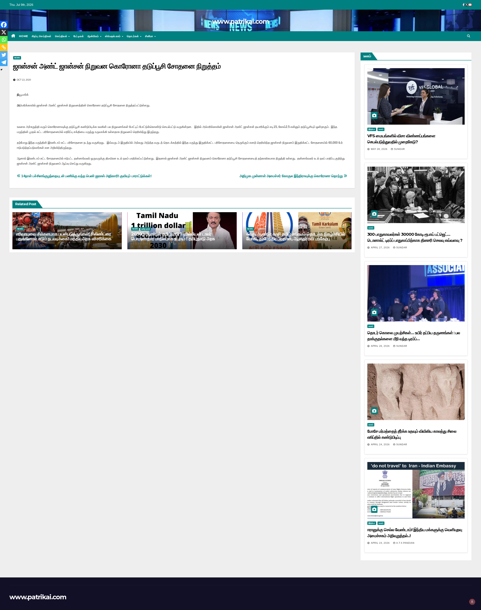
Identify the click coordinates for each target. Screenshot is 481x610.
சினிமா (149, 36)
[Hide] (1, 69)
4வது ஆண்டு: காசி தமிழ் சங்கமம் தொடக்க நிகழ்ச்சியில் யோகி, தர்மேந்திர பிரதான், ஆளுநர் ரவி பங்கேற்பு (295, 236)
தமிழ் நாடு (145, 229)
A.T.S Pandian (405, 543)
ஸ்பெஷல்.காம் (113, 36)
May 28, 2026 (379, 149)
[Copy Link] (4, 47)
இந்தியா (371, 129)
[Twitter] (4, 55)
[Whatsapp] (4, 39)
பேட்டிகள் (78, 36)
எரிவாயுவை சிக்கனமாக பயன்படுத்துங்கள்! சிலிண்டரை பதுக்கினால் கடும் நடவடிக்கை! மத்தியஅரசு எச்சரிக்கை (63, 236)
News (17, 58)
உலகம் (381, 129)
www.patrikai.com (240, 21)
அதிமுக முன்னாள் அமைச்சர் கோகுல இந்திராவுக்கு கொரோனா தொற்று (292, 176)
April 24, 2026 (380, 444)
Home (23, 36)
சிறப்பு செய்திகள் (41, 36)
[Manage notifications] (472, 602)
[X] (4, 32)
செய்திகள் (61, 36)
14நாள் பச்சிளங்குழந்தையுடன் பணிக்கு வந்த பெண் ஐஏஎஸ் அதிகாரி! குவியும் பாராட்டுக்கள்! (86, 176)
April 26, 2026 (380, 346)
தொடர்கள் (133, 36)
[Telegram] (4, 62)
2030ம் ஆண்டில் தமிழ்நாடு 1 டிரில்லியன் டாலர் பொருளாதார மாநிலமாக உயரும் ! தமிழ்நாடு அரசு (173, 236)
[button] (468, 36)
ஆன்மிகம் (93, 36)
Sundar (399, 149)
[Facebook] (4, 24)
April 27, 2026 (380, 247)
